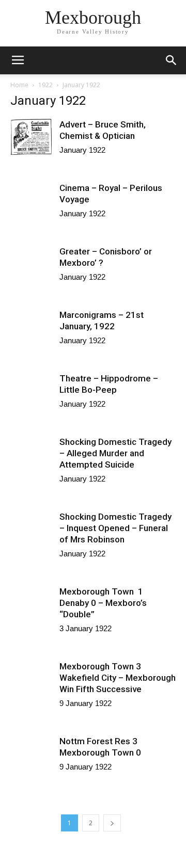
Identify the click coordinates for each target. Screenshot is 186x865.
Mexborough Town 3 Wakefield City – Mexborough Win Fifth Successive (117, 677)
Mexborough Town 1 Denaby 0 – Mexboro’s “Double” (103, 602)
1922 (45, 85)
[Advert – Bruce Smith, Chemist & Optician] (31, 137)
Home (19, 85)
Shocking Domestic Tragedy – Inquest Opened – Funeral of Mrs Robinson (115, 527)
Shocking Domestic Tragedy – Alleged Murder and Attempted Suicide (115, 453)
